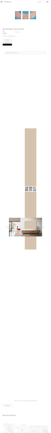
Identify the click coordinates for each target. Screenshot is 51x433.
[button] (47, 1)
